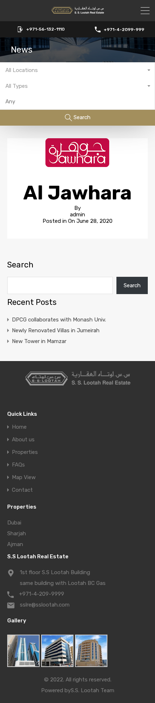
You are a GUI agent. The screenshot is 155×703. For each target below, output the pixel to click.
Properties (25, 452)
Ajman (15, 544)
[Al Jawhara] (77, 164)
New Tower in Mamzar (39, 341)
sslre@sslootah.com (45, 604)
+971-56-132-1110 (45, 29)
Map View (24, 477)
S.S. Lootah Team (92, 690)
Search (20, 265)
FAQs (18, 465)
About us (23, 439)
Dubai (14, 522)
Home (19, 427)
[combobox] (77, 70)
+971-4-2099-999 (124, 29)
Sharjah (16, 533)
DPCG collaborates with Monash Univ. (59, 319)
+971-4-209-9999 (41, 594)
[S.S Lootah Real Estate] (77, 12)
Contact (22, 490)
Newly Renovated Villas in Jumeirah (55, 330)
